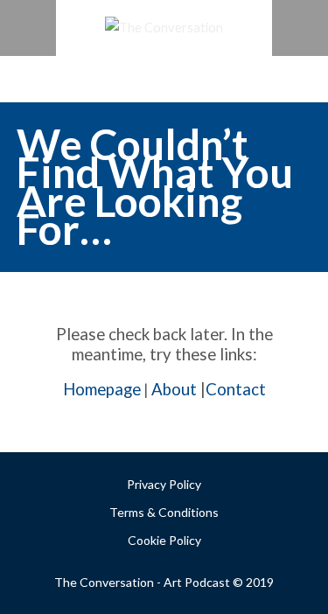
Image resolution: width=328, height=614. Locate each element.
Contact (236, 389)
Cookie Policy (164, 540)
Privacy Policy (164, 484)
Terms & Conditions (164, 512)
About (174, 389)
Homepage (102, 389)
